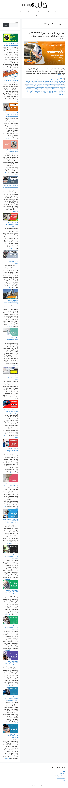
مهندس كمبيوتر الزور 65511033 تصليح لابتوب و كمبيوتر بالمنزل (11, 627)
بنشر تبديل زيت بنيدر (31, 79)
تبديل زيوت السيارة (61, 88)
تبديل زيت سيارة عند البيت (60, 85)
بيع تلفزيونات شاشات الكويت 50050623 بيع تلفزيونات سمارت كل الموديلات (11, 411)
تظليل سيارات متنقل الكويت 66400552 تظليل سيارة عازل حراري (10, 187)
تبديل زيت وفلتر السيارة (54, 87)
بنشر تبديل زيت (38, 79)
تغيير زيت (32, 89)
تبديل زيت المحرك (53, 84)
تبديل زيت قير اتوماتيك (37, 85)
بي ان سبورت (27, 11)
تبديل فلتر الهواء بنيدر (37, 88)
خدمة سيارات (45, 91)
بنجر (42, 79)
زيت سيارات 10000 (38, 91)
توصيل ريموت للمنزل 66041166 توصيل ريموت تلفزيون (11, 339)
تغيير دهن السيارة (38, 89)
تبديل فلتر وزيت (29, 88)
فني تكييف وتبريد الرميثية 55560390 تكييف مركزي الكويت (11, 377)
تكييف (43, 11)
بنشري (32, 81)
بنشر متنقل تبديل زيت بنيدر (39, 81)
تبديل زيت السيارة (36, 82)
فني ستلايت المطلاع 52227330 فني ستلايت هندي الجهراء (11, 302)
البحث (16, 22)
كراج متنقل (48, 92)
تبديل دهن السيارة (58, 82)
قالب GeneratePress (26, 786)
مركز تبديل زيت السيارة (34, 92)
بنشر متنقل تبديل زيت (49, 81)
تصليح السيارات (54, 89)
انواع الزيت (46, 79)
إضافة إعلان (62, 773)
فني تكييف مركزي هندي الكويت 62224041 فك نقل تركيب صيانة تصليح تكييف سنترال (10, 521)
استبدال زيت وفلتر (60, 79)
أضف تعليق (61, 94)
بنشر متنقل (13, 11)
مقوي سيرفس (6, 11)
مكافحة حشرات (36, 11)
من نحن (63, 780)
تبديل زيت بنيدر (46, 84)
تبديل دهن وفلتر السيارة (50, 82)
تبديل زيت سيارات (38, 84)
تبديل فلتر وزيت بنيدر (61, 89)
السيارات (63, 11)
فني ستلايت (49, 11)
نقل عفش (57, 11)
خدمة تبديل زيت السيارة (53, 91)
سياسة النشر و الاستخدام (59, 775)
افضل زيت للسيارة (52, 79)
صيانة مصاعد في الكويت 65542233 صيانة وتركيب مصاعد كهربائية (12, 224)
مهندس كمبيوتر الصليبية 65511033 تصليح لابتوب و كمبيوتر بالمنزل (11, 735)
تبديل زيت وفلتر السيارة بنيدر (43, 87)
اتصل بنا (63, 771)
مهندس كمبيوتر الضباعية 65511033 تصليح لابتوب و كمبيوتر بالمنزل (11, 592)
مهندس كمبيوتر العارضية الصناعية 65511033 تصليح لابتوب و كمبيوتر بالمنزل (11, 698)
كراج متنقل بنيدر (42, 92)
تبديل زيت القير (60, 84)
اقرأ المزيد (58, 74)
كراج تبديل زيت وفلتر (55, 92)
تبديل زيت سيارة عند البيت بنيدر (48, 85)
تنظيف (20, 11)
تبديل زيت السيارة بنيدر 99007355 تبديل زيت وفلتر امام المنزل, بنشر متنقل (45, 34)
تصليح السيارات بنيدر (46, 89)
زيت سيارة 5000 (30, 91)
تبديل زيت (43, 82)
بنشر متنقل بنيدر (57, 81)
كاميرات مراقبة (34, 15)
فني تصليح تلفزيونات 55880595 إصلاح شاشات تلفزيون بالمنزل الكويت (11, 450)
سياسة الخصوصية (61, 778)
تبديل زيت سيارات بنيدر (30, 84)
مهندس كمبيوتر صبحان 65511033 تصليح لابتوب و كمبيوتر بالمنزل (11, 663)
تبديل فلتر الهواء (44, 88)
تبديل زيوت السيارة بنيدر (52, 88)
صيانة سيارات (62, 92)
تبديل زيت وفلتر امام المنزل (31, 87)
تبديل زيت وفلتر (62, 87)
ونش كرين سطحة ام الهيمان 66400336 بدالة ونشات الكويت (11, 261)
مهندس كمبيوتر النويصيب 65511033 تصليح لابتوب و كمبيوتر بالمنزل (11, 556)
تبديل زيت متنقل (29, 85)
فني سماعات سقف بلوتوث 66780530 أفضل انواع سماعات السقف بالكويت (11, 114)
